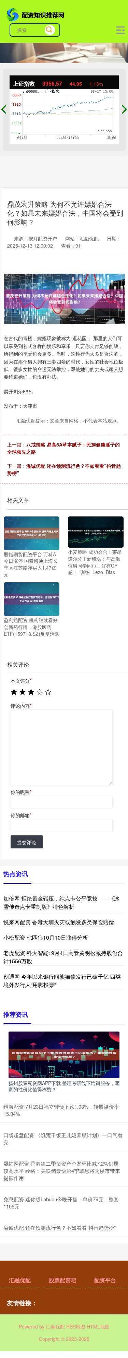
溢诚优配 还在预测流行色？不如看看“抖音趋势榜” (59, 1227)
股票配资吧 (62, 1280)
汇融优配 (20, 1280)
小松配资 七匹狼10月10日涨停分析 (45, 937)
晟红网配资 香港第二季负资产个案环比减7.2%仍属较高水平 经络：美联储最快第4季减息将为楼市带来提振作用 (61, 1170)
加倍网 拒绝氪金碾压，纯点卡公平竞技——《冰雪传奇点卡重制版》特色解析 (61, 902)
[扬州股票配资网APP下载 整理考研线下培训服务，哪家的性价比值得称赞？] (64, 1053)
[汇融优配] (36, 14)
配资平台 (105, 1280)
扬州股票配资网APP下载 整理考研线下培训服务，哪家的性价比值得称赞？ (64, 1086)
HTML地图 (98, 1326)
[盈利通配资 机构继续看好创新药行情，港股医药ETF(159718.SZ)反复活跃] (31, 598)
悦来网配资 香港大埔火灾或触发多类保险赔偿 (58, 922)
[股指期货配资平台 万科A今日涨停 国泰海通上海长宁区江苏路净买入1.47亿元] (31, 532)
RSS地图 (75, 1326)
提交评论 (26, 842)
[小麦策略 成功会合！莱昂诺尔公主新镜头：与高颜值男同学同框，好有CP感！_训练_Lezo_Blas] (96, 531)
